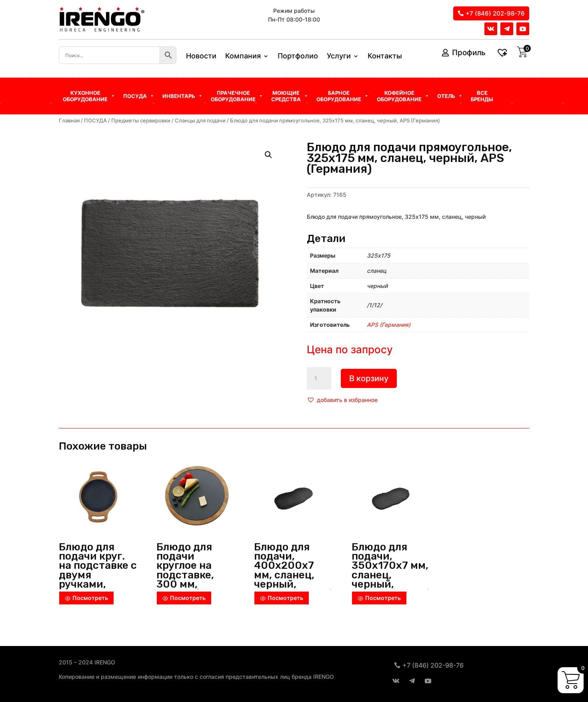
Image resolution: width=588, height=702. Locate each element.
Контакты (385, 56)
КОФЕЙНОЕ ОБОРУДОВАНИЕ (399, 96)
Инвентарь (178, 96)
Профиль (469, 52)
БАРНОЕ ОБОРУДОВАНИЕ (338, 96)
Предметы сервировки (140, 121)
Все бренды (482, 96)
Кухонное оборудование (85, 96)
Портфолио (298, 56)
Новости (201, 56)
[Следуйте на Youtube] (522, 28)
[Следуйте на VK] (490, 28)
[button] (342, 400)
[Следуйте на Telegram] (506, 28)
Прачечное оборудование (233, 96)
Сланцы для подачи (200, 121)
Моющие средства (286, 96)
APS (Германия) (388, 324)
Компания (243, 56)
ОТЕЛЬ (446, 96)
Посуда (135, 96)
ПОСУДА (95, 121)
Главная (69, 121)
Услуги (339, 56)
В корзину (368, 378)
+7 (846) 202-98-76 (495, 13)
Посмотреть (90, 597)
